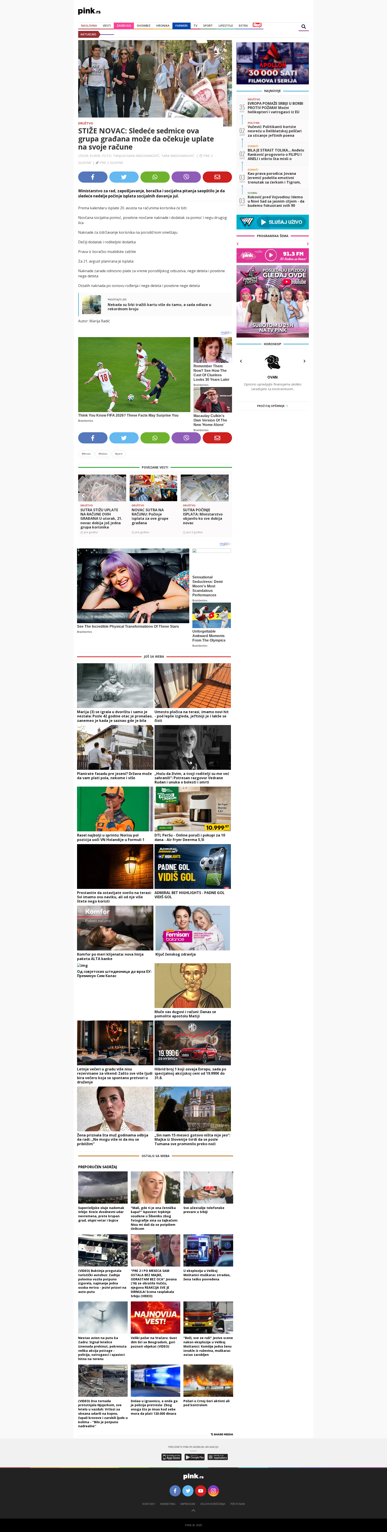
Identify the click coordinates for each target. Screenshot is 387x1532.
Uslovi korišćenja (212, 1504)
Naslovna (89, 26)
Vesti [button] (107, 26)
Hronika (163, 26)
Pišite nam (237, 1504)
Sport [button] (208, 26)
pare (119, 453)
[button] (83, 495)
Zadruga (124, 26)
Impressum (188, 1504)
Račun (103, 453)
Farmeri (181, 26)
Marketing (167, 1504)
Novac (86, 453)
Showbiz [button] (143, 26)
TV (195, 26)
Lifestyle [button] (226, 26)
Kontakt (148, 1504)
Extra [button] (243, 26)
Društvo (85, 123)
